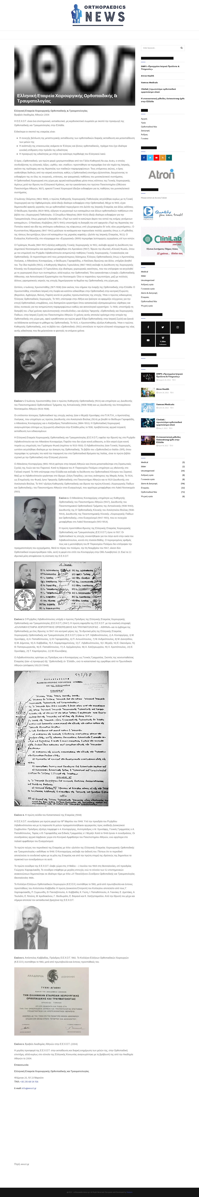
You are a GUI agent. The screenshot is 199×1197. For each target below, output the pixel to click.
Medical (144, 272)
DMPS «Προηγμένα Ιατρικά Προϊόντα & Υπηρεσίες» (160, 68)
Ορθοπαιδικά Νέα (149, 127)
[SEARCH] (181, 48)
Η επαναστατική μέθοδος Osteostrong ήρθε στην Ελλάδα (163, 100)
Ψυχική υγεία (147, 306)
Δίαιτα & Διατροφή (149, 293)
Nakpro (129, 1192)
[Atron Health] (148, 392)
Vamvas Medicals (149, 82)
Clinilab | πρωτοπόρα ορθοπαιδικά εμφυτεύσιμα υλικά (158, 91)
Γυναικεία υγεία (148, 289)
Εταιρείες (145, 297)
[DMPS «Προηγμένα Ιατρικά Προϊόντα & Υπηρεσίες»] (148, 377)
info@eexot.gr (29, 1088)
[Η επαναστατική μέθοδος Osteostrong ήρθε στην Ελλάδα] (148, 440)
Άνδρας (144, 134)
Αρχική (144, 119)
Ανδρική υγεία (147, 284)
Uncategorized (147, 280)
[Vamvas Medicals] (148, 407)
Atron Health (147, 76)
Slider (143, 276)
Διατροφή (145, 130)
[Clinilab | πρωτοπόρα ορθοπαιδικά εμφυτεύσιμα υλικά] (148, 422)
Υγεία (143, 123)
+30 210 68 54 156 (29, 1082)
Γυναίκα (144, 138)
